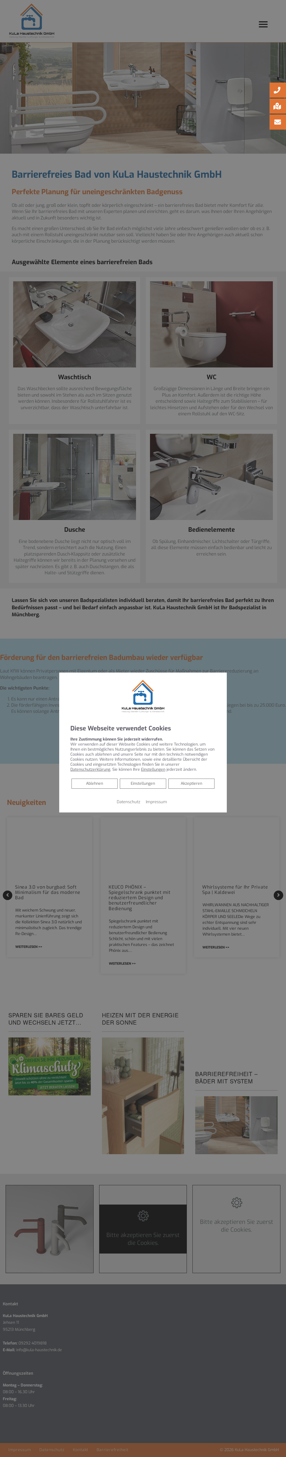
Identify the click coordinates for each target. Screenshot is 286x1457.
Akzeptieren (191, 783)
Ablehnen (94, 783)
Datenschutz (128, 802)
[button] (278, 90)
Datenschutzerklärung (90, 769)
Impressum (156, 802)
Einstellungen (143, 783)
